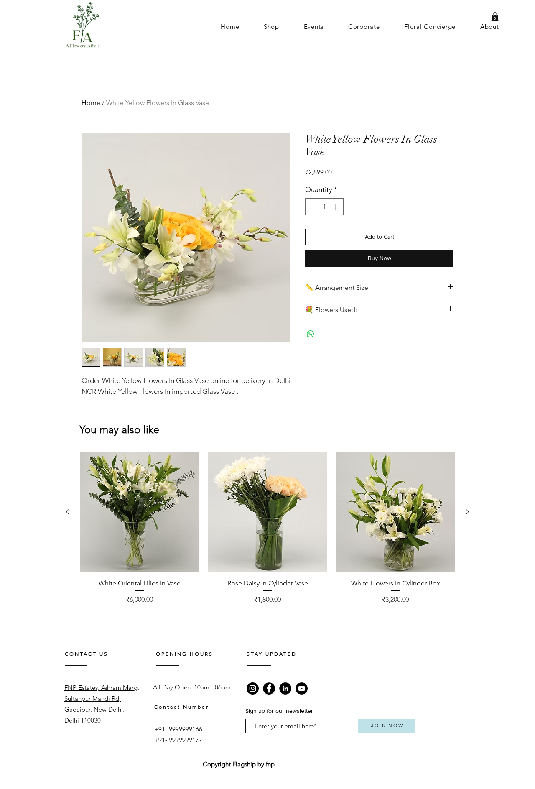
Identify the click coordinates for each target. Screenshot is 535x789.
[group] (267, 533)
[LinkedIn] (285, 688)
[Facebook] (269, 688)
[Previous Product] (68, 512)
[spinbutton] (324, 207)
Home (91, 103)
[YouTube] (302, 688)
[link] (495, 16)
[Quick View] (139, 512)
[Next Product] (467, 512)
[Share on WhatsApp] (311, 334)
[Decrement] (312, 207)
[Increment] (336, 207)
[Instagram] (253, 688)
